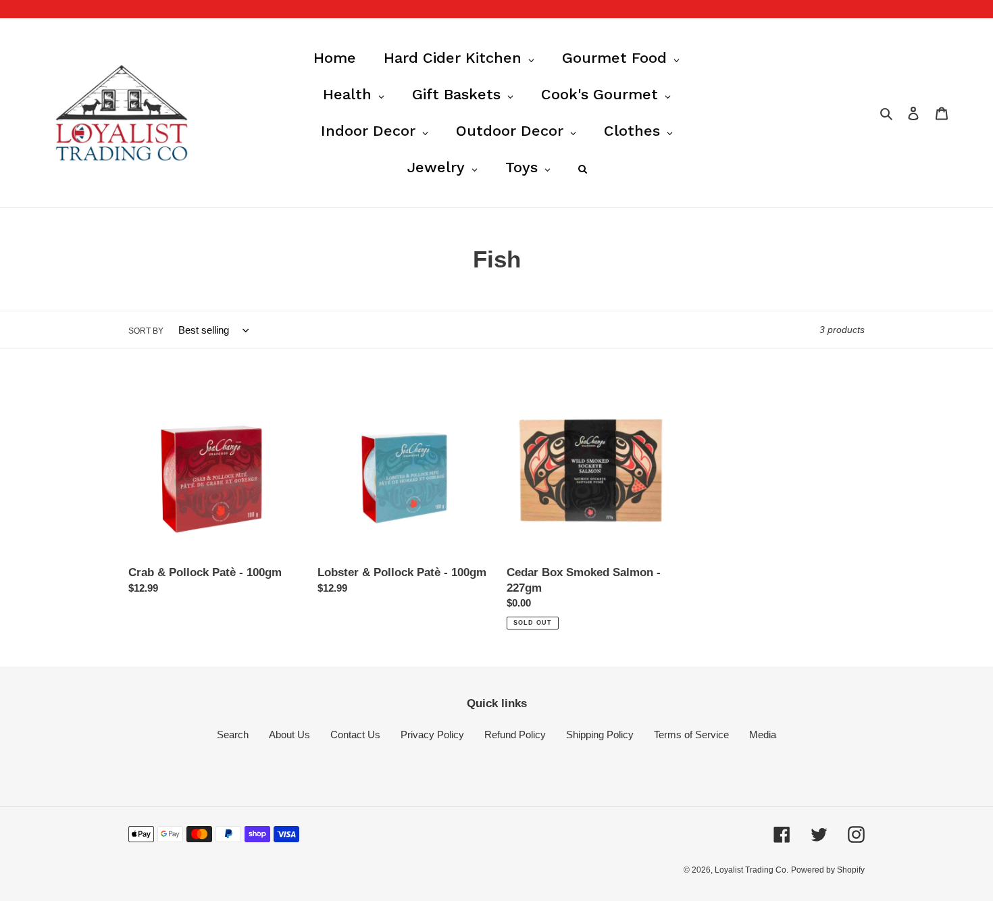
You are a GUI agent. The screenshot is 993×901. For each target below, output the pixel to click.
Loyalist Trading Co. (751, 870)
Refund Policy (515, 734)
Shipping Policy (600, 734)
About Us (289, 734)
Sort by (145, 331)
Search (233, 734)
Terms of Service (691, 734)
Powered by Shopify (828, 870)
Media (762, 734)
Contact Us (355, 734)
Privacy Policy (432, 734)
